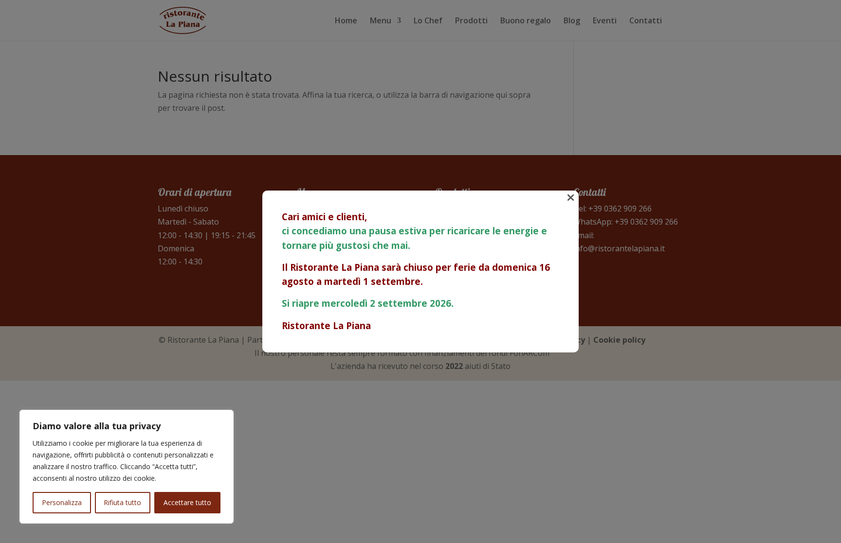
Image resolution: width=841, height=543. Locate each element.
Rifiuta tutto (122, 502)
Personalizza (62, 502)
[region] (126, 467)
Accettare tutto (187, 502)
